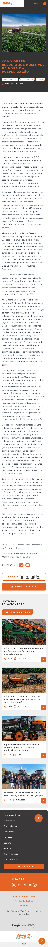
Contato (7, 843)
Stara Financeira (11, 854)
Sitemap (24, 906)
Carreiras (8, 837)
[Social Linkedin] (24, 885)
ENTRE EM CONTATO (26, 587)
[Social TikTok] (34, 885)
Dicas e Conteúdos (25, 12)
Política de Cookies (24, 901)
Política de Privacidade (24, 896)
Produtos (40, 79)
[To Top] (38, 818)
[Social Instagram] (19, 885)
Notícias (13, 12)
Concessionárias (11, 826)
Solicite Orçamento (24, 866)
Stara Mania (9, 832)
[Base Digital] (24, 944)
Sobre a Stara (10, 821)
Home (5, 12)
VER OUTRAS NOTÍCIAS (17, 612)
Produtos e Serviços (13, 815)
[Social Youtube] (29, 885)
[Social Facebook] (13, 885)
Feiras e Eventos (27, 79)
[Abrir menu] (44, 3)
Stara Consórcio (11, 860)
